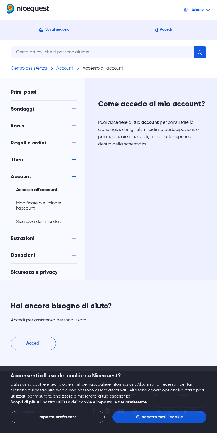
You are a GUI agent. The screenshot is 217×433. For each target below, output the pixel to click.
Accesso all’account (103, 68)
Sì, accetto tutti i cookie (159, 417)
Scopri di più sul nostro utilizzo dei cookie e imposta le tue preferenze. (79, 402)
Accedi (166, 29)
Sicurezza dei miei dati (39, 222)
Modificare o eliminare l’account (38, 206)
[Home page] (28, 10)
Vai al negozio (57, 29)
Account (64, 68)
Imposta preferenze (57, 417)
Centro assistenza (29, 68)
